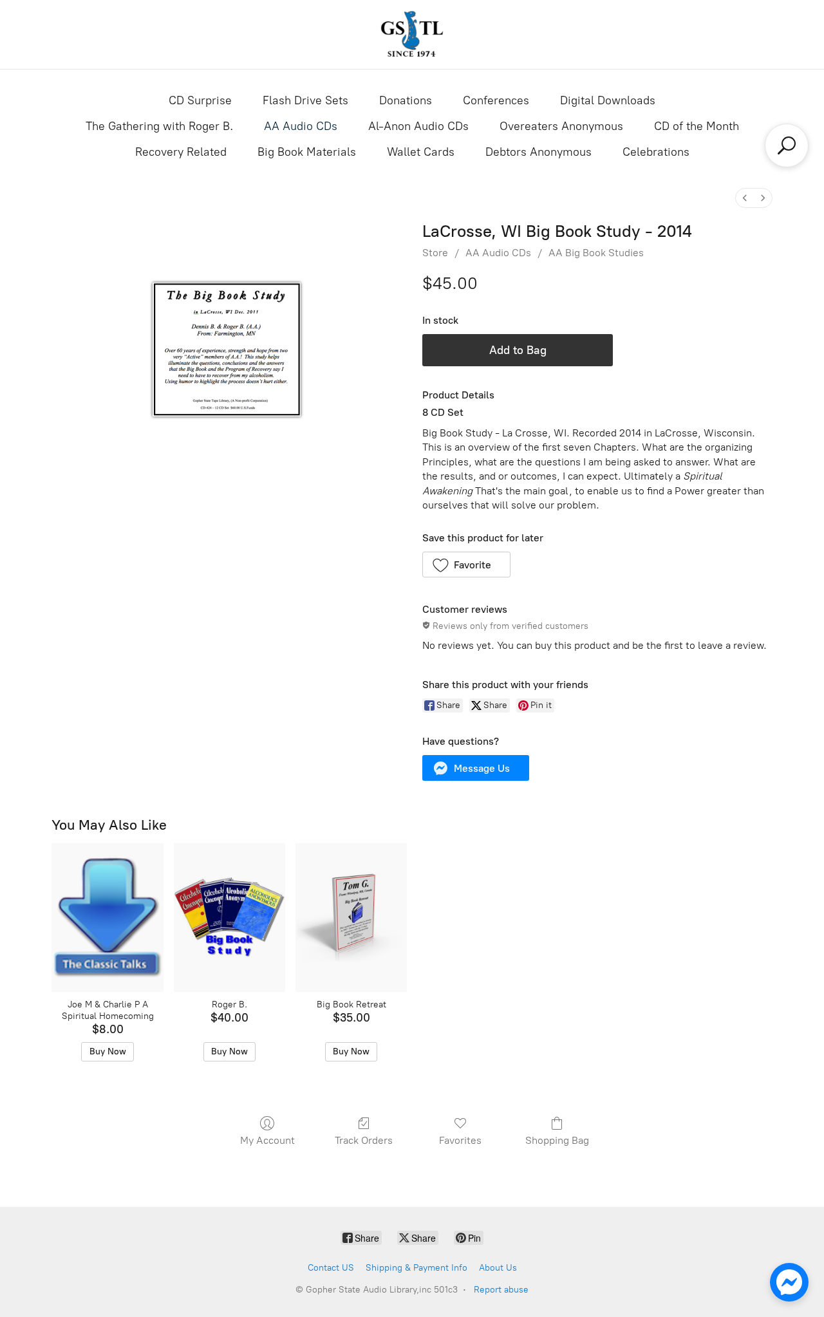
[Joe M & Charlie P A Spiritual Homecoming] (107, 917)
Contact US (331, 1267)
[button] (466, 564)
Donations (405, 100)
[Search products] (786, 145)
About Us (498, 1267)
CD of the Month (696, 126)
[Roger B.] (229, 917)
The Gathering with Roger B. (159, 126)
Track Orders (364, 1140)
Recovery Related (181, 152)
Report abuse (501, 1289)
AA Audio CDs (300, 126)
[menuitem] (745, 198)
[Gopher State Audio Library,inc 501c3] (412, 34)
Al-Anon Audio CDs (418, 126)
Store (435, 253)
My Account (267, 1140)
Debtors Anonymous (538, 152)
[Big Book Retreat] (351, 917)
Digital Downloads (607, 100)
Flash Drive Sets (305, 100)
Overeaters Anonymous (561, 126)
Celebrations (656, 152)
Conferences (496, 100)
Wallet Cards (420, 152)
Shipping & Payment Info (416, 1267)
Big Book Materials (307, 152)
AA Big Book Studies (596, 253)
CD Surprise (200, 100)
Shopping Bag (557, 1140)
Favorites (460, 1140)
